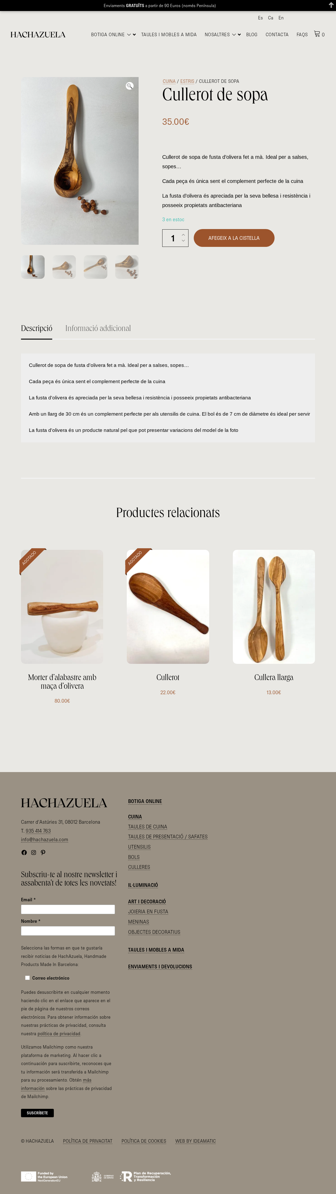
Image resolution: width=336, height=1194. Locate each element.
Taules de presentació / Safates (168, 830)
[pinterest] (313, 18)
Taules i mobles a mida (156, 943)
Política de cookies (144, 1134)
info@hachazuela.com (44, 832)
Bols (134, 850)
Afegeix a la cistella (234, 226)
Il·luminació (143, 878)
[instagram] (305, 18)
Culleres (139, 860)
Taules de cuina (147, 819)
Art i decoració (147, 895)
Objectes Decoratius (154, 925)
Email (28, 893)
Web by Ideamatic (195, 1134)
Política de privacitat (87, 1134)
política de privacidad (59, 1026)
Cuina (169, 69)
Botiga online (145, 794)
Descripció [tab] (36, 317)
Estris (187, 69)
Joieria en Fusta (148, 905)
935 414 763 (38, 824)
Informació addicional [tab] (98, 317)
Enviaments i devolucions (160, 959)
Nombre (30, 914)
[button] (130, 74)
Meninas (138, 915)
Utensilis (139, 840)
